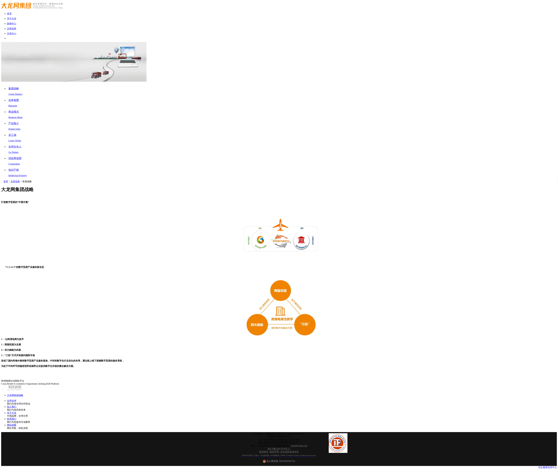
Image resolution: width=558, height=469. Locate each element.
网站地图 (11, 425)
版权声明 (274, 452)
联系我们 (11, 419)
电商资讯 (263, 452)
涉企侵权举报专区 (289, 452)
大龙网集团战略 (15, 395)
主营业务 (15, 181)
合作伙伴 (11, 400)
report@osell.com (299, 445)
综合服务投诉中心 (547, 467)
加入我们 (11, 406)
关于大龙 (11, 413)
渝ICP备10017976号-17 (279, 448)
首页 (5, 181)
